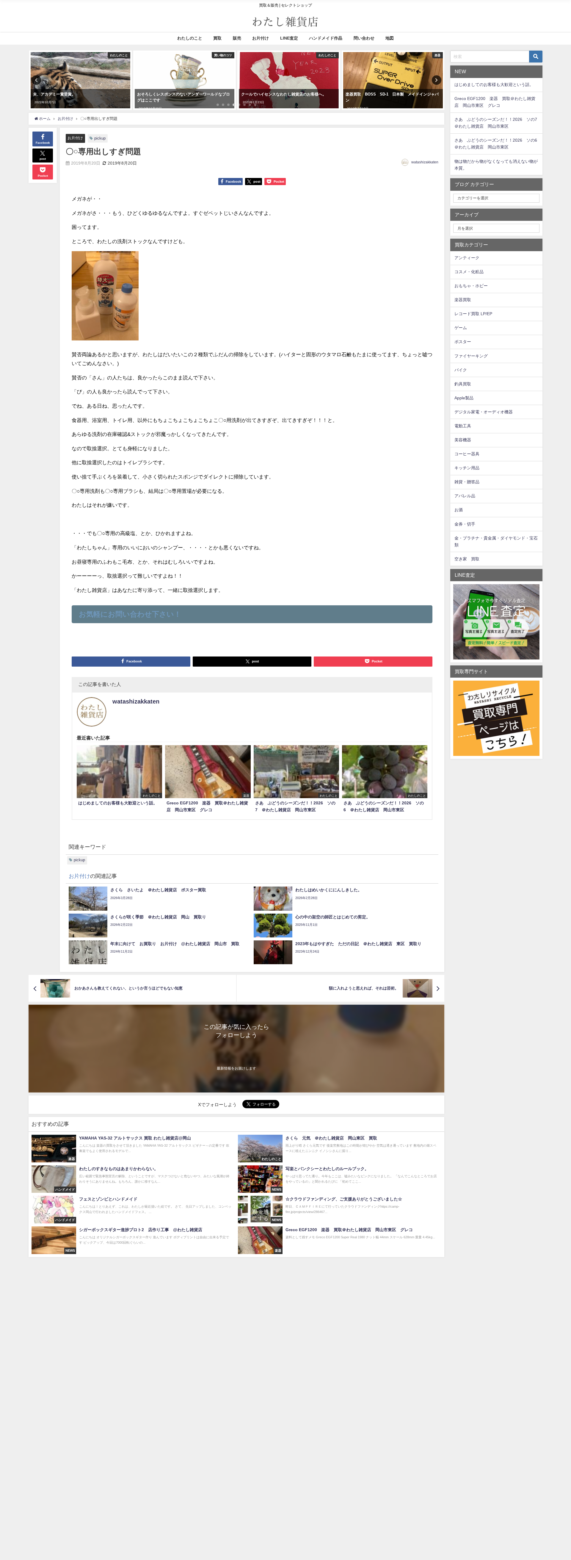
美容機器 (462, 440)
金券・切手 (464, 524)
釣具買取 (462, 384)
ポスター (462, 342)
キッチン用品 (466, 468)
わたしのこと (189, 38)
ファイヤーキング (471, 356)
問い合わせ (364, 38)
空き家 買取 (466, 559)
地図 (389, 38)
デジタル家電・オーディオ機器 (483, 412)
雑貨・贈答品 (466, 482)
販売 (237, 38)
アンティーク (466, 258)
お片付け (260, 38)
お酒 (458, 510)
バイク (460, 370)
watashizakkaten (424, 162)
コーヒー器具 (466, 454)
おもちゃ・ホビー (471, 286)
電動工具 (462, 426)
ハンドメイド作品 (325, 38)
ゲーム (460, 328)
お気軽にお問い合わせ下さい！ (130, 614)
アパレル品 (464, 496)
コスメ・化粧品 (469, 272)
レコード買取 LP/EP (473, 314)
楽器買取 (462, 300)
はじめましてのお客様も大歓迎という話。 (494, 84)
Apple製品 (463, 398)
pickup (100, 138)
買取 (217, 38)
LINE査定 (289, 38)
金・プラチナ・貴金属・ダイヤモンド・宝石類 (496, 541)
